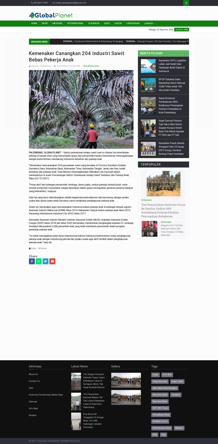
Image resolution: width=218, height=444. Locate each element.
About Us (33, 374)
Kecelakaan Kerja (161, 415)
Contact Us (34, 381)
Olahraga (94, 23)
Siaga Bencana (160, 381)
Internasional (75, 23)
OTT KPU (167, 374)
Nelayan (179, 428)
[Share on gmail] (52, 261)
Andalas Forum (160, 421)
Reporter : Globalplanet (41, 66)
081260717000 (40, 3)
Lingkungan (133, 23)
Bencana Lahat (160, 394)
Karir (31, 388)
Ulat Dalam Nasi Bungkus (165, 388)
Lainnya (148, 23)
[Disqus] (81, 309)
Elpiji (163, 434)
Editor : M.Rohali (39, 248)
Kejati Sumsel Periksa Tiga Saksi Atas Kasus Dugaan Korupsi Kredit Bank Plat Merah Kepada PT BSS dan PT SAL (171, 109)
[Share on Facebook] (32, 261)
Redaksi (32, 415)
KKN (155, 434)
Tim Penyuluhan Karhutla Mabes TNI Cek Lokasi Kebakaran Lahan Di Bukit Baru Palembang (94, 401)
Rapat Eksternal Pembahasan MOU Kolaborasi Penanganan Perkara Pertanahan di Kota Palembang (171, 86)
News (45, 23)
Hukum (118, 23)
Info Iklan (33, 408)
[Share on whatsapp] (39, 261)
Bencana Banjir (160, 401)
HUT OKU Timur (160, 408)
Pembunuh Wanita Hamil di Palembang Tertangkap (82, 41)
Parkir (155, 374)
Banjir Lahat (177, 381)
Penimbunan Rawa (162, 428)
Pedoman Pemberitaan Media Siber (46, 395)
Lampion (176, 394)
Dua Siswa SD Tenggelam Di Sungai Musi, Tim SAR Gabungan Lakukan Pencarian (93, 421)
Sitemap (33, 401)
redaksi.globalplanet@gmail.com (70, 3)
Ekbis (107, 23)
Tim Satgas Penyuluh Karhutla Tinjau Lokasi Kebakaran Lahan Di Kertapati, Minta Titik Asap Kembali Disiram (94, 381)
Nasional (57, 23)
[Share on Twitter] (45, 261)
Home (34, 23)
